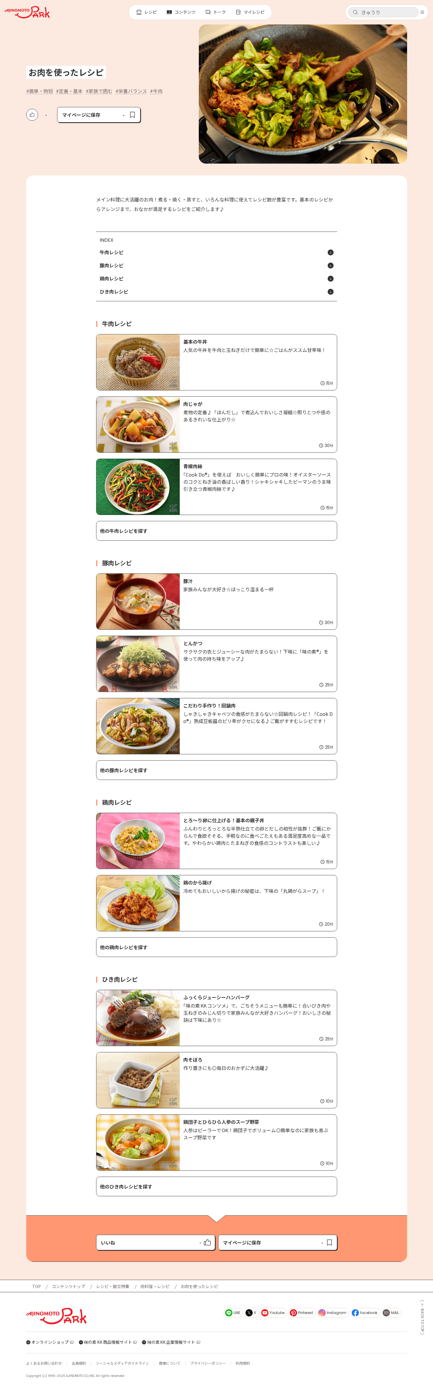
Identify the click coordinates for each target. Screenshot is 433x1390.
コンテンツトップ (68, 1286)
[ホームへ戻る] (27, 12)
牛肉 (157, 90)
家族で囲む (100, 90)
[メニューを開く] (422, 12)
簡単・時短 (41, 90)
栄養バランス (132, 90)
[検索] (355, 12)
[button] (383, 12)
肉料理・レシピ (155, 1286)
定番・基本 (71, 90)
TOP (36, 1286)
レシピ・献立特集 (112, 1286)
